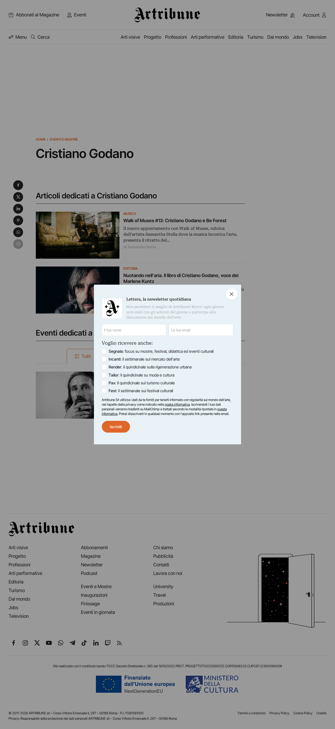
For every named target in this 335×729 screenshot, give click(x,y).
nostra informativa (177, 404)
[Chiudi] (231, 294)
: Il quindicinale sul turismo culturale (142, 382)
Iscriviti (116, 426)
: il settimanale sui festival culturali (141, 390)
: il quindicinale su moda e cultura (141, 375)
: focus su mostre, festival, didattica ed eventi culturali (161, 351)
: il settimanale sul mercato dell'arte (144, 359)
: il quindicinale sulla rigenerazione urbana (150, 366)
